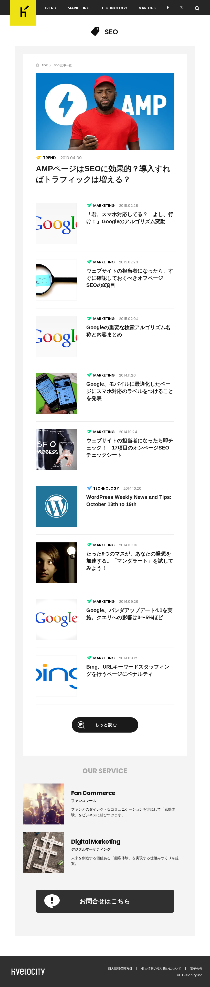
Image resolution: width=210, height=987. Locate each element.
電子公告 (196, 968)
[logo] (23, 13)
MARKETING (79, 8)
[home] (37, 65)
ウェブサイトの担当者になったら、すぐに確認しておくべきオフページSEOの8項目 (129, 278)
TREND (50, 8)
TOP (45, 65)
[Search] (197, 8)
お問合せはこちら (105, 901)
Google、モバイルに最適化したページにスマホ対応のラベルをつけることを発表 (129, 391)
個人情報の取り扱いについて (161, 968)
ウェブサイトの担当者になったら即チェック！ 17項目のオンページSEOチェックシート (129, 448)
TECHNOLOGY (114, 8)
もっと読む (106, 725)
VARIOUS (147, 8)
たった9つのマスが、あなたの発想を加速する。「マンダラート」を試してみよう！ (129, 561)
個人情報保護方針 (120, 968)
